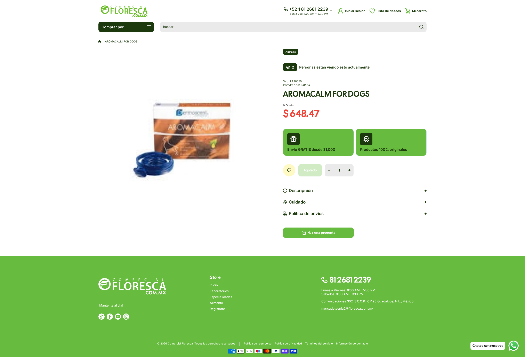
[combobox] (293, 27)
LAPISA (305, 85)
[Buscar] (421, 27)
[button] (416, 11)
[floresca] (124, 11)
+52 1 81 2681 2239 (308, 9)
